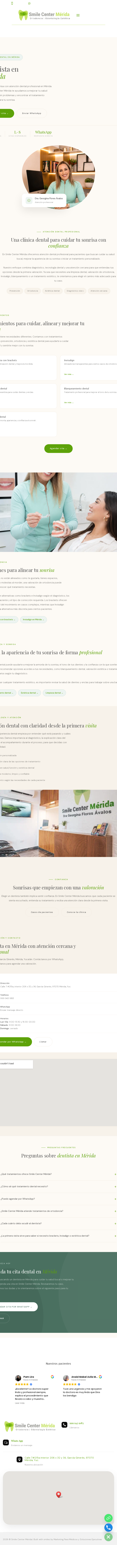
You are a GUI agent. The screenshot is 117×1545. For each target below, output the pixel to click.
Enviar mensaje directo (11, 1010)
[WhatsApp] (108, 1518)
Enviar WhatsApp (31, 113)
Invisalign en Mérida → (33, 619)
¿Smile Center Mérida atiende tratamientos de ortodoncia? (32, 1211)
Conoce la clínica (76, 912)
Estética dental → (29, 693)
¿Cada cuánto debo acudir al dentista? (21, 1223)
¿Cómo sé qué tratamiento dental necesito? (24, 1186)
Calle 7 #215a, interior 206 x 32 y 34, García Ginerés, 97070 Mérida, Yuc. (35, 986)
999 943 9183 (7, 998)
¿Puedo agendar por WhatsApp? (18, 1198)
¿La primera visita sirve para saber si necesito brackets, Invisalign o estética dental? (45, 1235)
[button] (59, 1494)
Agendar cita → (58, 448)
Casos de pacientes (42, 912)
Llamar (43, 1041)
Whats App (17, 1440)
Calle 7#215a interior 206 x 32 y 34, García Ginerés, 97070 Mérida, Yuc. (59, 1459)
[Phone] (108, 1527)
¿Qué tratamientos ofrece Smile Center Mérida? (26, 1174)
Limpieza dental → (54, 693)
